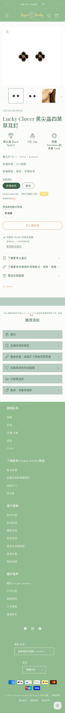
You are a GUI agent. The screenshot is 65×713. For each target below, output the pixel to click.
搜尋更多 (12, 614)
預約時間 (12, 561)
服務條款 (34, 700)
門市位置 (12, 590)
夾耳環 (11, 493)
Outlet (10, 448)
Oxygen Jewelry (21, 695)
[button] (7, 15)
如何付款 (12, 514)
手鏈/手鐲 (12, 432)
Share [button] (9, 286)
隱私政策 (23, 700)
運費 (14, 198)
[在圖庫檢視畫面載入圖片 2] (32, 96)
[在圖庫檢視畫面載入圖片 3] (49, 96)
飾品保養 (12, 469)
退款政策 (56, 695)
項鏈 (9, 417)
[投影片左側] (4, 96)
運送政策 (46, 700)
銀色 (28, 185)
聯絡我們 (12, 598)
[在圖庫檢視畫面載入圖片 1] (15, 96)
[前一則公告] (6, 4)
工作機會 (12, 606)
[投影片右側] (61, 96)
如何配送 (12, 522)
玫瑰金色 (11, 185)
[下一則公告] (58, 4)
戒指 (9, 440)
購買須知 (12, 530)
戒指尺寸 (12, 485)
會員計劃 (12, 553)
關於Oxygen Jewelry (19, 583)
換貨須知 (12, 538)
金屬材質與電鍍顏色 (18, 477)
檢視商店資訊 (14, 246)
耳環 (9, 425)
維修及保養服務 (16, 546)
